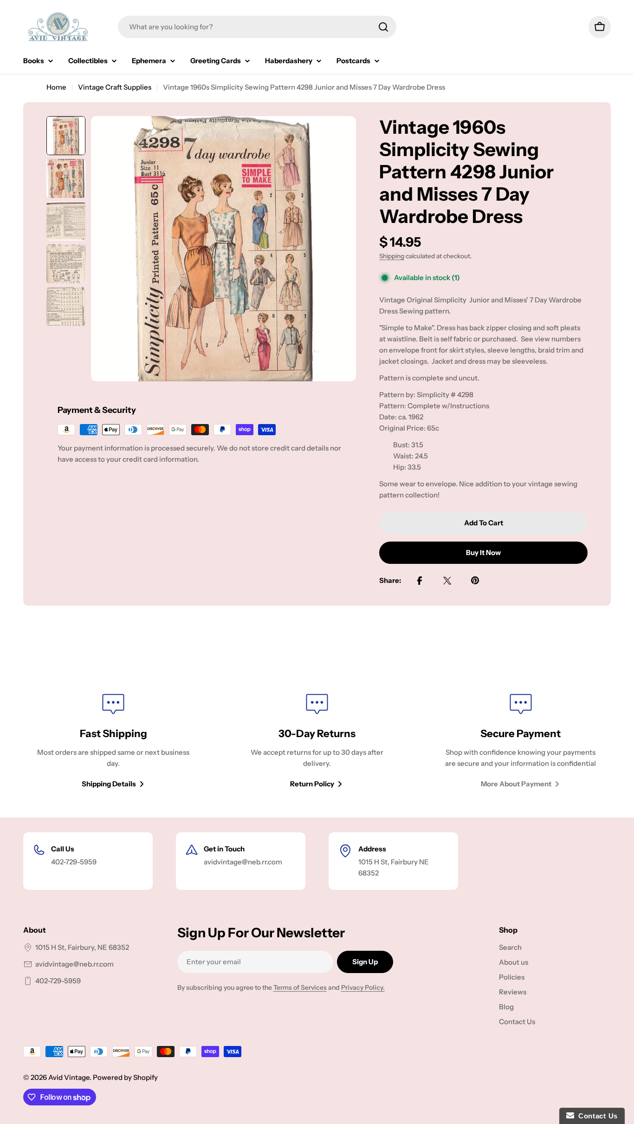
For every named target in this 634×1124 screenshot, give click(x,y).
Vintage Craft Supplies (114, 87)
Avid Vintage (69, 1077)
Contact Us (596, 1116)
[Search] (383, 27)
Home (56, 87)
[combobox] (257, 27)
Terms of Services (300, 987)
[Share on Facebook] (419, 580)
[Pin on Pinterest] (475, 580)
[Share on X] (447, 580)
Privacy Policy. (363, 987)
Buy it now (483, 552)
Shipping (391, 256)
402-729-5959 (58, 980)
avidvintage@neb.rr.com (74, 964)
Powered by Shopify (125, 1077)
